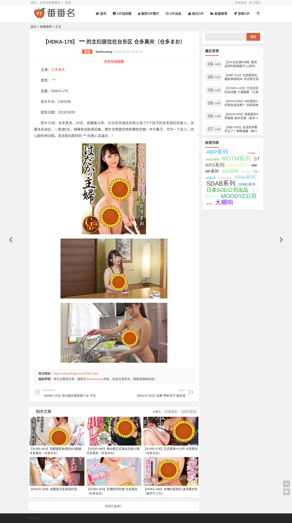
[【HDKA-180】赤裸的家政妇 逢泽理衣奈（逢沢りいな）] (170, 471)
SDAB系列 (220, 183)
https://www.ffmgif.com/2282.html (75, 373)
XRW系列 (244, 177)
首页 (102, 13)
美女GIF (197, 13)
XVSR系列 (251, 153)
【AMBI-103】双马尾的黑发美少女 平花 (69, 393)
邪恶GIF (243, 13)
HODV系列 (246, 172)
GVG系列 (230, 171)
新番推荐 (220, 13)
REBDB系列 (224, 178)
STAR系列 (238, 152)
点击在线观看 (114, 61)
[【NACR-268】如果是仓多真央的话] (56, 471)
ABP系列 (217, 152)
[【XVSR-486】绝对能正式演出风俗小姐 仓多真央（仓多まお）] (114, 431)
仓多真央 (58, 69)
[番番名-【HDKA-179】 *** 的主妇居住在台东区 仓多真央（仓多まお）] (54, 16)
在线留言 (241, 2)
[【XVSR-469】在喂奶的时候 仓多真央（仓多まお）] (114, 471)
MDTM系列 (236, 158)
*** (53, 80)
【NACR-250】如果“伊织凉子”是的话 (160, 393)
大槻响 (224, 202)
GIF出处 (175, 13)
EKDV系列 (238, 165)
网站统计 (34, 518)
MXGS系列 (212, 159)
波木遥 (209, 204)
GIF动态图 (123, 13)
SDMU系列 (246, 184)
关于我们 (255, 2)
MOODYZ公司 (239, 196)
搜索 (253, 36)
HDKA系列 (189, 411)
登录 (68, 2)
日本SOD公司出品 (227, 190)
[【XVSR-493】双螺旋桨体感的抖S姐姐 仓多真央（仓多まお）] (56, 431)
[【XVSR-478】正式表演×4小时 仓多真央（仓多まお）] (170, 431)
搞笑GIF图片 (149, 13)
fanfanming (104, 51)
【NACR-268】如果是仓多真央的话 (53, 489)
